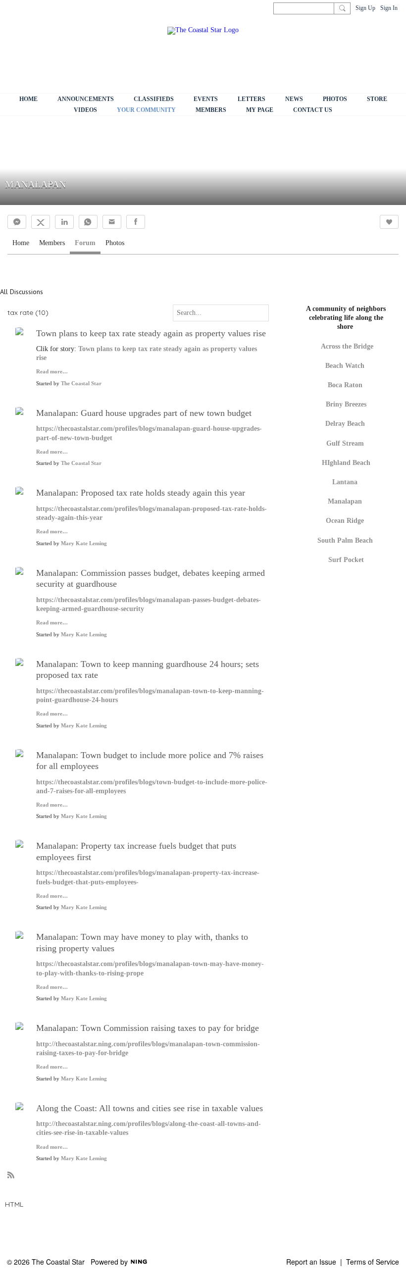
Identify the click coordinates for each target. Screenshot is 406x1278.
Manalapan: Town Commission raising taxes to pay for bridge (147, 1028)
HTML (14, 1204)
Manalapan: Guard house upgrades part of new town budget (144, 413)
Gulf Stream (345, 443)
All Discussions (21, 291)
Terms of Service (372, 1262)
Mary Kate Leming (84, 543)
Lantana (344, 482)
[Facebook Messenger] (16, 222)
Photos (114, 243)
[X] (40, 222)
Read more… (52, 371)
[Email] (111, 222)
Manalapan (345, 501)
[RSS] (10, 1174)
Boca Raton (345, 385)
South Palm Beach (345, 540)
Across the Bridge (347, 346)
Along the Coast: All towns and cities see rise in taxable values (149, 1108)
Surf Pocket (346, 559)
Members (52, 243)
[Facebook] (135, 222)
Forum (85, 243)
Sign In (389, 7)
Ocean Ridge (345, 520)
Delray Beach (345, 423)
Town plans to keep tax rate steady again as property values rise (151, 333)
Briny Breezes (346, 404)
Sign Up (365, 7)
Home (20, 243)
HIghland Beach (346, 462)
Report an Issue (311, 1262)
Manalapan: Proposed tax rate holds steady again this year (140, 493)
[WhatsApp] (88, 222)
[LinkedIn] (64, 222)
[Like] (389, 222)
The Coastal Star (81, 383)
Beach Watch (345, 365)
